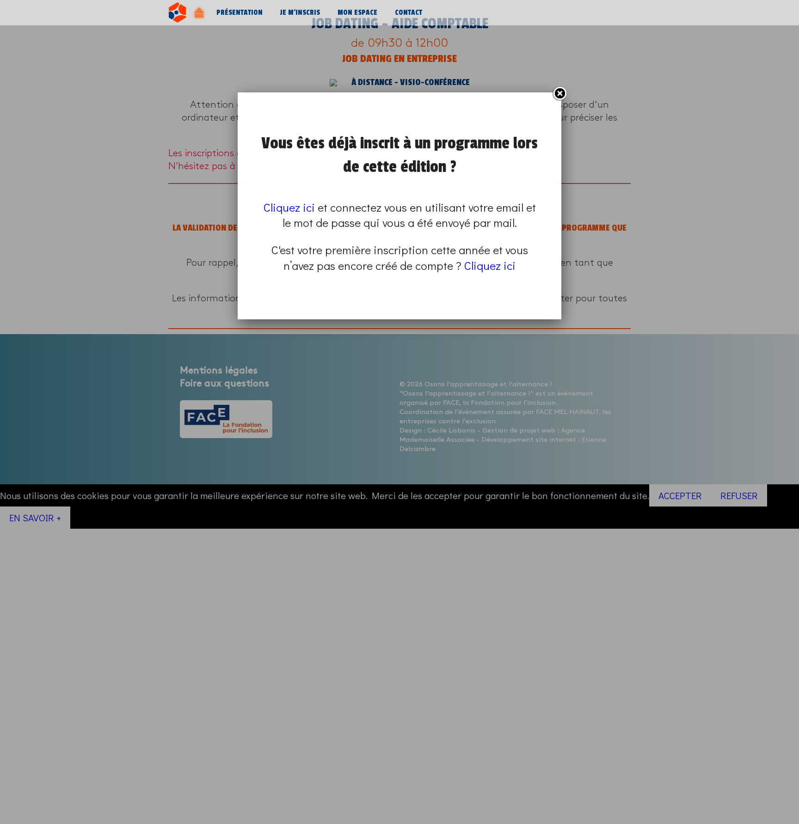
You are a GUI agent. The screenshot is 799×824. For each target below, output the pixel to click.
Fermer (559, 94)
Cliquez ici (289, 207)
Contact (408, 12)
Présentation (239, 12)
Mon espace (357, 12)
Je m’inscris (300, 12)
